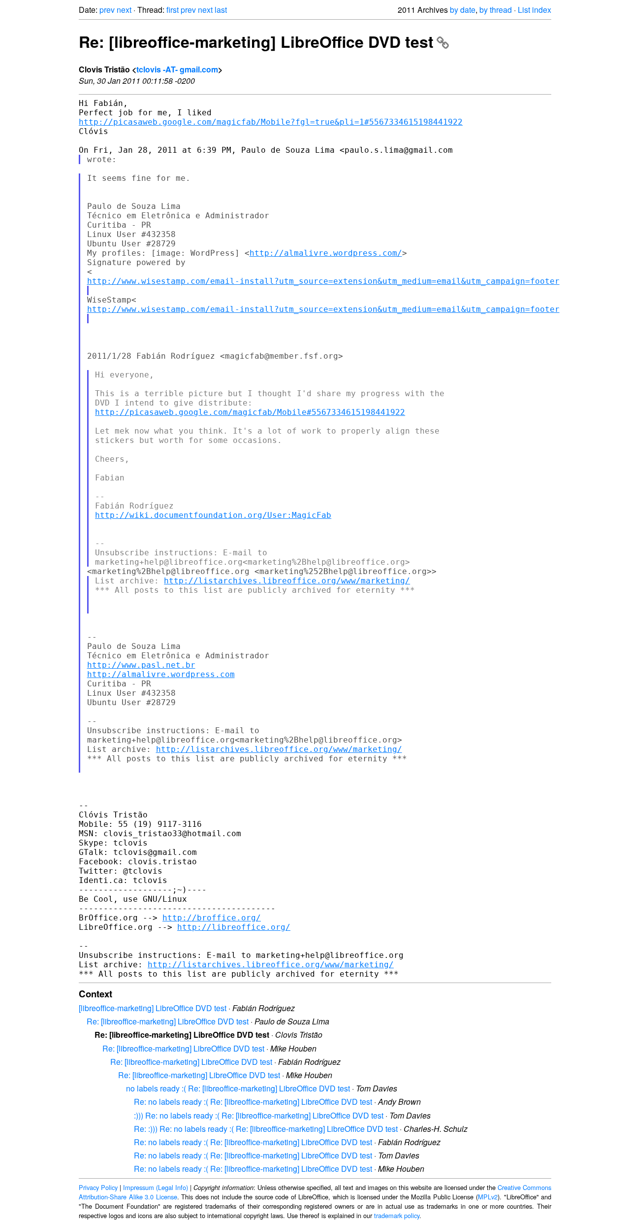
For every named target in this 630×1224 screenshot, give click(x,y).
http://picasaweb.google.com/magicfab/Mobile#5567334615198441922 (250, 412)
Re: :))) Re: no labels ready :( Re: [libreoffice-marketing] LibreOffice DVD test (266, 1128)
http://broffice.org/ (211, 917)
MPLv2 (488, 1196)
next (124, 9)
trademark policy (396, 1215)
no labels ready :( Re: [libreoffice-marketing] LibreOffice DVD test (238, 1088)
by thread (495, 9)
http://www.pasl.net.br (141, 665)
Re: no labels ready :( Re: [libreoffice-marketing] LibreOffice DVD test (253, 1101)
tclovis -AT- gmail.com (177, 69)
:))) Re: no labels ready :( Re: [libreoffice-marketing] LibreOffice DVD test (258, 1115)
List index (534, 9)
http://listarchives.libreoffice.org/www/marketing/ (287, 580)
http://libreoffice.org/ (233, 927)
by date (462, 9)
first (172, 9)
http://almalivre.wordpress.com (161, 674)
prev (107, 9)
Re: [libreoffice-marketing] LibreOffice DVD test (256, 41)
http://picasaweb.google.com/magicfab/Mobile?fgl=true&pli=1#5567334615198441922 (271, 122)
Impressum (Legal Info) (155, 1187)
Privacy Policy (98, 1187)
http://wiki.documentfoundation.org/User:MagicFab (213, 515)
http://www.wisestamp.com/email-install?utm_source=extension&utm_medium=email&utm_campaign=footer (323, 281)
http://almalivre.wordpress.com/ (326, 253)
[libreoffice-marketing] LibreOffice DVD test (152, 1008)
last (221, 9)
